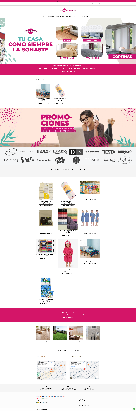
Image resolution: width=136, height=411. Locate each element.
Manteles (63, 71)
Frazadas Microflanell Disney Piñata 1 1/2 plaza (43, 99)
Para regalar (77, 68)
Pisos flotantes (43, 340)
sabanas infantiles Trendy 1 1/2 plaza (46, 299)
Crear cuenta (38, 3)
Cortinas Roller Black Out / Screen (76, 340)
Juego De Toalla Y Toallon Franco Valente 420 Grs (46, 254)
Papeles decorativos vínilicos (92, 340)
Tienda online (49, 16)
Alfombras (78, 16)
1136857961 (82, 401)
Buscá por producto (68, 172)
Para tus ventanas (43, 68)
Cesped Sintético (59, 340)
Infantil (71, 68)
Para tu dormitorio (54, 68)
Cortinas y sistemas (59, 16)
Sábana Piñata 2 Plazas (46, 201)
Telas (83, 16)
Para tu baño (64, 68)
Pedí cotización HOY (68, 317)
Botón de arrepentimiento (84, 405)
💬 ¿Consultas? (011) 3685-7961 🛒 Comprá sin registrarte (68, 1)
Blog (87, 16)
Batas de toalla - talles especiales (89, 228)
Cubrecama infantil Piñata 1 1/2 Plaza (60, 99)
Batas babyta (68, 269)
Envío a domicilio (71, 71)
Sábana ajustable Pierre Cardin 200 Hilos (46, 228)
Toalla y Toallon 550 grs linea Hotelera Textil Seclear (68, 231)
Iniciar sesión (44, 3)
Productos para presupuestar (89, 68)
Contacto (91, 16)
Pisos (66, 16)
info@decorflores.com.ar (84, 400)
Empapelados (72, 16)
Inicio (43, 16)
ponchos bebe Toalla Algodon (90, 194)
